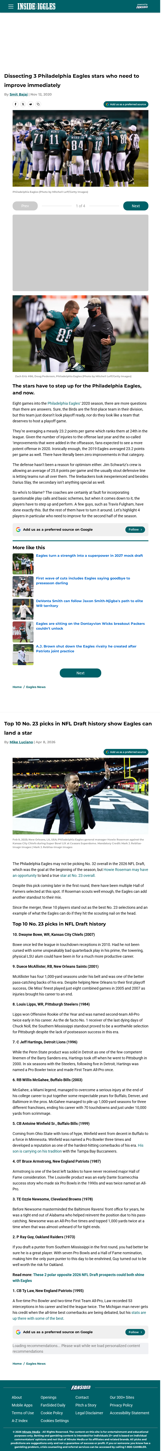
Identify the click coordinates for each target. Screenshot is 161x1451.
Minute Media (31, 1431)
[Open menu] (10, 6)
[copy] (38, 104)
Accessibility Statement (129, 1413)
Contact (82, 1397)
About (17, 1397)
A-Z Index (20, 1420)
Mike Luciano (21, 742)
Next (136, 206)
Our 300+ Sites (122, 1397)
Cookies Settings (55, 1420)
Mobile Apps (22, 1405)
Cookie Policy (52, 1413)
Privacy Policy (121, 1405)
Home (17, 687)
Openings (48, 1397)
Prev (25, 206)
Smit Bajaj (19, 94)
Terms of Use (23, 1413)
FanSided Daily (53, 1405)
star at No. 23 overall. (78, 875)
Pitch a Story (85, 1405)
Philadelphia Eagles (64, 403)
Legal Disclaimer (89, 1413)
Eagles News (35, 687)
